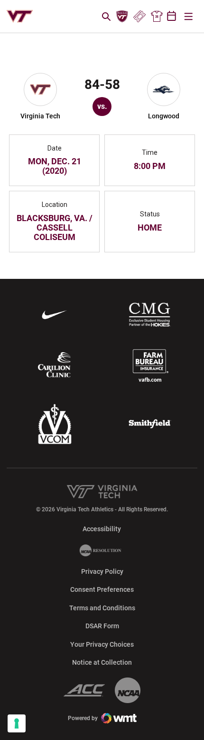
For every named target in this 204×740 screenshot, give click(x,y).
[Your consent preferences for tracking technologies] (17, 723)
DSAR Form (102, 626)
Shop (156, 16)
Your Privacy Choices (102, 644)
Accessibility (102, 529)
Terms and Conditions (102, 608)
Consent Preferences (102, 589)
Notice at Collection (102, 662)
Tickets (139, 16)
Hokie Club (122, 16)
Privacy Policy (102, 571)
